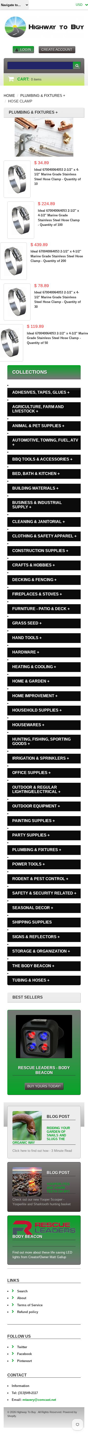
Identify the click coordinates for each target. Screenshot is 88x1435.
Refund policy (27, 1312)
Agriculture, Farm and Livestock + (38, 409)
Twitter (22, 1347)
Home (9, 95)
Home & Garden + (30, 681)
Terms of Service (30, 1305)
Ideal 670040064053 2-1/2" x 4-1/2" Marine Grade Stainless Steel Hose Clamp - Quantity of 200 (57, 256)
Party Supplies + (31, 835)
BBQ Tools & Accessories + (42, 459)
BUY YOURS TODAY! (44, 1086)
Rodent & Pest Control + (40, 879)
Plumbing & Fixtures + (42, 95)
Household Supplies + (37, 710)
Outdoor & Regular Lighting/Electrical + (36, 789)
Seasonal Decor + (32, 908)
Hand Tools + (27, 638)
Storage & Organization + (41, 951)
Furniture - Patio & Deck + (41, 609)
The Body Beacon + (33, 966)
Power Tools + (28, 864)
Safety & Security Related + (44, 893)
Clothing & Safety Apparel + (44, 536)
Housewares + (28, 725)
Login (25, 49)
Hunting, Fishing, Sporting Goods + (41, 741)
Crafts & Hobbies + (33, 565)
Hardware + (25, 652)
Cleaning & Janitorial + (38, 522)
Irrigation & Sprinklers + (40, 758)
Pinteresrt (24, 1361)
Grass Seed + (27, 623)
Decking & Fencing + (34, 580)
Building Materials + (35, 488)
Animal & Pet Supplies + (38, 426)
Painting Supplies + (33, 821)
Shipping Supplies (32, 922)
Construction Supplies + (40, 551)
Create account (56, 49)
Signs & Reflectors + (36, 937)
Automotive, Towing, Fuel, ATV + (45, 442)
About (21, 1298)
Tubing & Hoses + (30, 980)
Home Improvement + (34, 696)
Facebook (24, 1354)
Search (22, 1291)
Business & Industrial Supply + (37, 505)
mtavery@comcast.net (39, 1400)
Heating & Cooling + (34, 667)
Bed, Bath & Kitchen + (36, 474)
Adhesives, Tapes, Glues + (40, 392)
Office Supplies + (31, 773)
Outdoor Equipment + (36, 806)
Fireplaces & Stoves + (37, 594)
